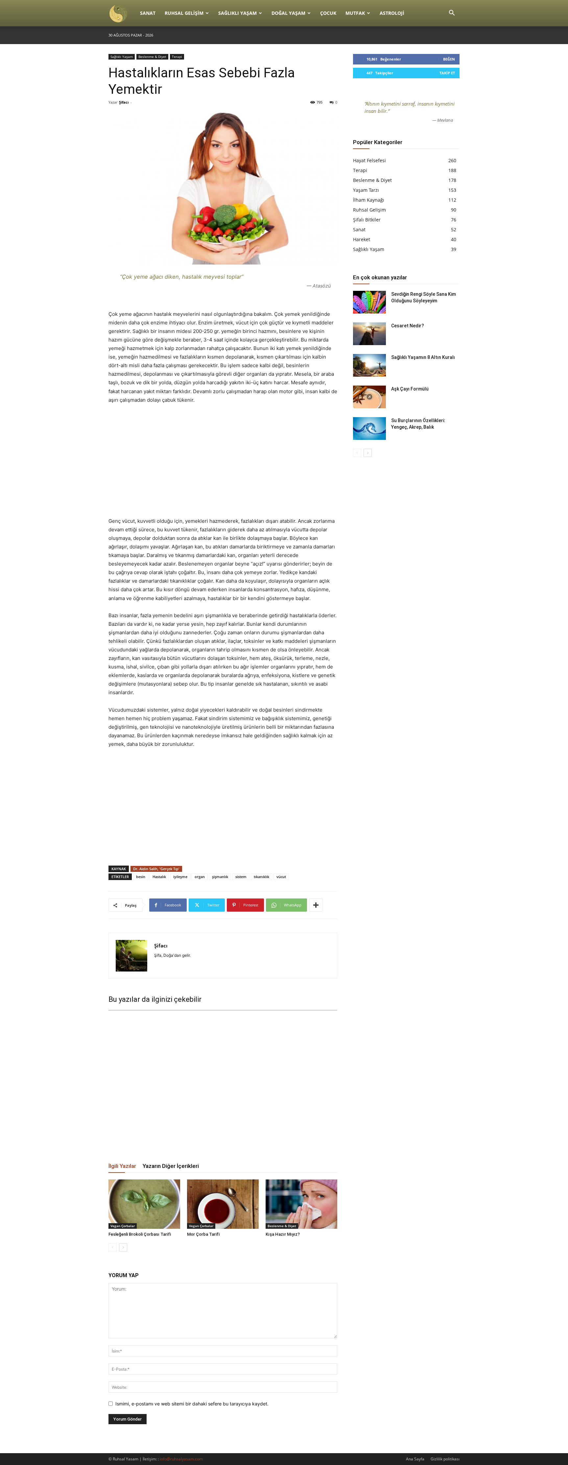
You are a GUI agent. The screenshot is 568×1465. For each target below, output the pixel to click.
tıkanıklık (261, 876)
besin (140, 876)
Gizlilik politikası (445, 1459)
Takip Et (447, 72)
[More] (316, 905)
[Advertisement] (222, 460)
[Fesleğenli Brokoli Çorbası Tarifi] (144, 1204)
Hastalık (159, 876)
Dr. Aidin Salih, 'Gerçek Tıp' (156, 868)
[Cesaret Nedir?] (369, 333)
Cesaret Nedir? (407, 325)
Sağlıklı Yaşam (237, 13)
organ (200, 876)
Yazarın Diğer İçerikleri (171, 1166)
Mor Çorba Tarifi (203, 1234)
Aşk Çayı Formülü (410, 389)
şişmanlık (220, 876)
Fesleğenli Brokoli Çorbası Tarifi (139, 1234)
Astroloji (392, 13)
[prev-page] (112, 1247)
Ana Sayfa (415, 1459)
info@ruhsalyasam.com (181, 1459)
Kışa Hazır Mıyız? (283, 1234)
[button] (452, 14)
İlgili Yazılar (122, 1166)
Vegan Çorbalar (122, 1226)
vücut (281, 876)
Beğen (449, 59)
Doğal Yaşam (288, 13)
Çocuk (328, 13)
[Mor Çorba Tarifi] (223, 1204)
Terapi (177, 56)
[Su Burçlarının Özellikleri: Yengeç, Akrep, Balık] (369, 428)
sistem (241, 876)
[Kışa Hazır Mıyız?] (301, 1204)
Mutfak (355, 13)
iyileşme (180, 876)
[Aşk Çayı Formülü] (369, 397)
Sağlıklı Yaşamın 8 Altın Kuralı (423, 357)
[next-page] (123, 1247)
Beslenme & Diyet (152, 56)
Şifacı (124, 102)
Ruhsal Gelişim (184, 13)
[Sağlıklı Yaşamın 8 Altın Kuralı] (369, 365)
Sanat (147, 13)
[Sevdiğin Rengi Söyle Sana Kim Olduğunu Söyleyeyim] (369, 302)
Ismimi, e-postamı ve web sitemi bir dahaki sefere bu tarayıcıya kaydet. (192, 1403)
